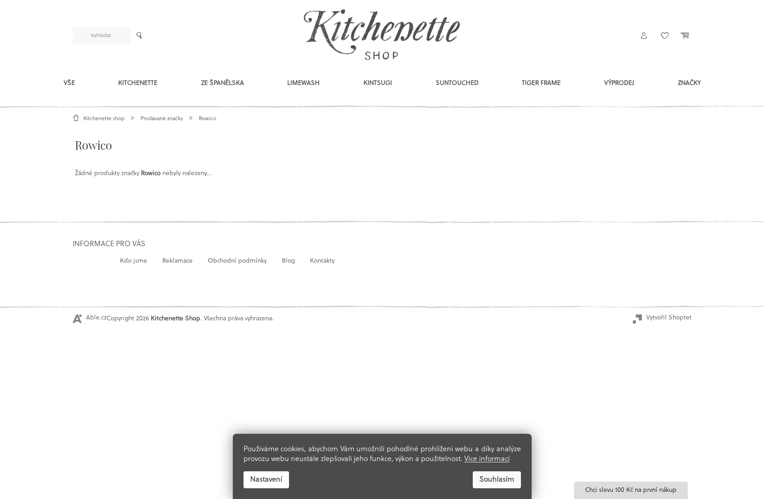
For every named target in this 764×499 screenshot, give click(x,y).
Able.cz (96, 317)
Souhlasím (496, 480)
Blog (288, 261)
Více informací (487, 459)
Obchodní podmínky (237, 261)
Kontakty (322, 261)
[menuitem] (69, 85)
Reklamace (177, 261)
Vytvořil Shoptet (669, 317)
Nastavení (266, 480)
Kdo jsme (133, 261)
